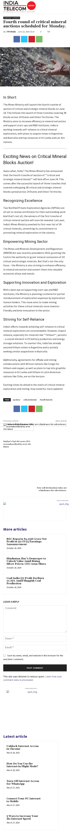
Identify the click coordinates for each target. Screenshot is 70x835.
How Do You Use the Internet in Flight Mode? (22, 765)
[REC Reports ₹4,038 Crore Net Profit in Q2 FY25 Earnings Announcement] (56, 544)
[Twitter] (24, 39)
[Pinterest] (31, 39)
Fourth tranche (46, 399)
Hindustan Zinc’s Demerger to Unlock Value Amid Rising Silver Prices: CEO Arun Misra (26, 561)
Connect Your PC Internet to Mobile (24, 800)
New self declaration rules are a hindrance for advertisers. (52, 489)
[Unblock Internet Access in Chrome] (49, 750)
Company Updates (11, 18)
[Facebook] (17, 39)
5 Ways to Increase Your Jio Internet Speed (22, 817)
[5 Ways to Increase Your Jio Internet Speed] (49, 820)
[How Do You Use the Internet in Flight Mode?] (49, 768)
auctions (16, 399)
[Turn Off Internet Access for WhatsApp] (49, 785)
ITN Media (11, 31)
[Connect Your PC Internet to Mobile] (49, 803)
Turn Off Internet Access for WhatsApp (23, 782)
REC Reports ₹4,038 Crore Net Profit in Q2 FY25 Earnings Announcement (27, 542)
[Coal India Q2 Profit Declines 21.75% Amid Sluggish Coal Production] (56, 583)
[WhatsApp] (39, 39)
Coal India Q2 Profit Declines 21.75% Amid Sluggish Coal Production (25, 581)
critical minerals (29, 399)
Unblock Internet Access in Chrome (23, 748)
